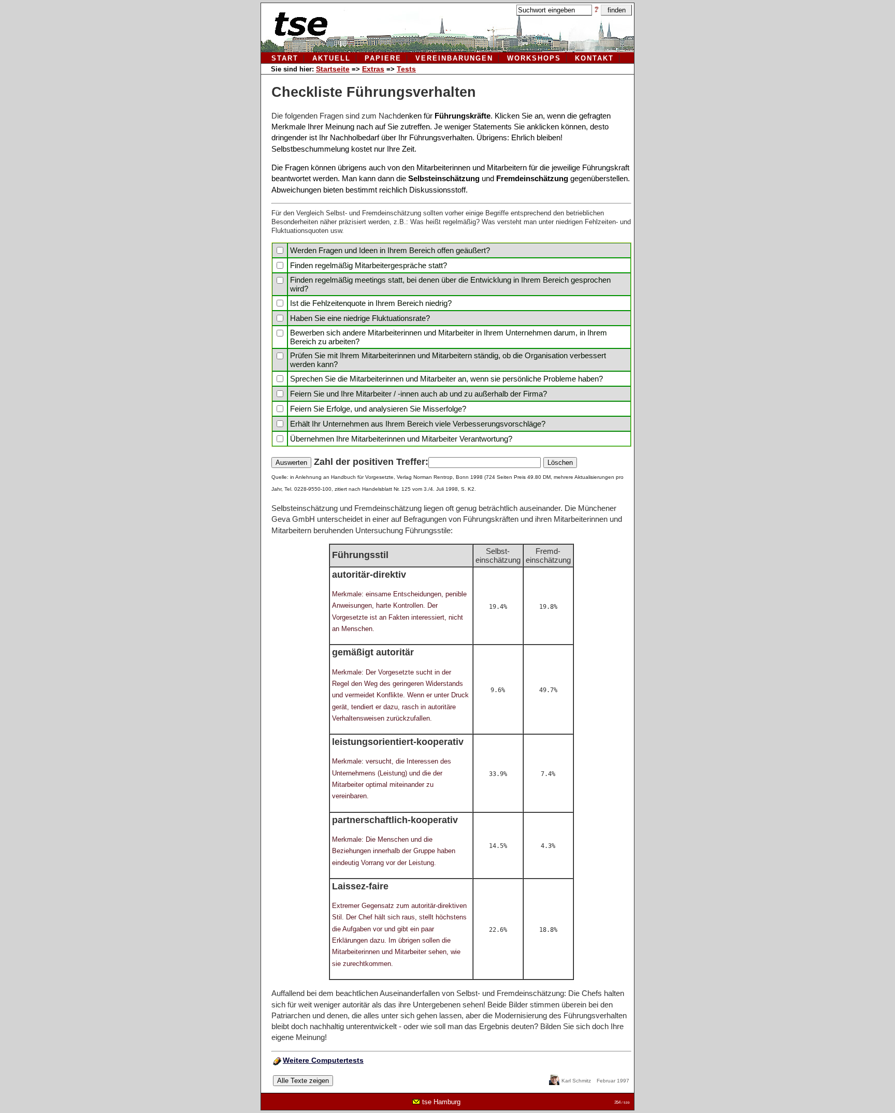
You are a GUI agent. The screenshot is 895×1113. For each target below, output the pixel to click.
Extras (373, 69)
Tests (406, 69)
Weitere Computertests (323, 1060)
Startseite (333, 69)
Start (284, 58)
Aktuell (331, 58)
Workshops (534, 58)
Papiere (383, 58)
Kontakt (594, 58)
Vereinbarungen (454, 58)
